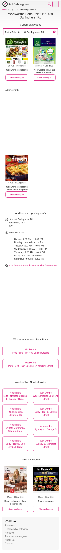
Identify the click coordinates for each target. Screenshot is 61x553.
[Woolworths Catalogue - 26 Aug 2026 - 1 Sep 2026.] (16, 51)
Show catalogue (17, 77)
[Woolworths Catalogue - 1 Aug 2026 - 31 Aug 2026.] (16, 168)
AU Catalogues (19, 4)
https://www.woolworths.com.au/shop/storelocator (33, 265)
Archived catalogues (16, 536)
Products (10, 532)
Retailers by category (16, 529)
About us (10, 540)
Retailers (10, 525)
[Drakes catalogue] (46, 479)
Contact (9, 543)
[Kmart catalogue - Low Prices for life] (15, 479)
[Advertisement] (30, 121)
